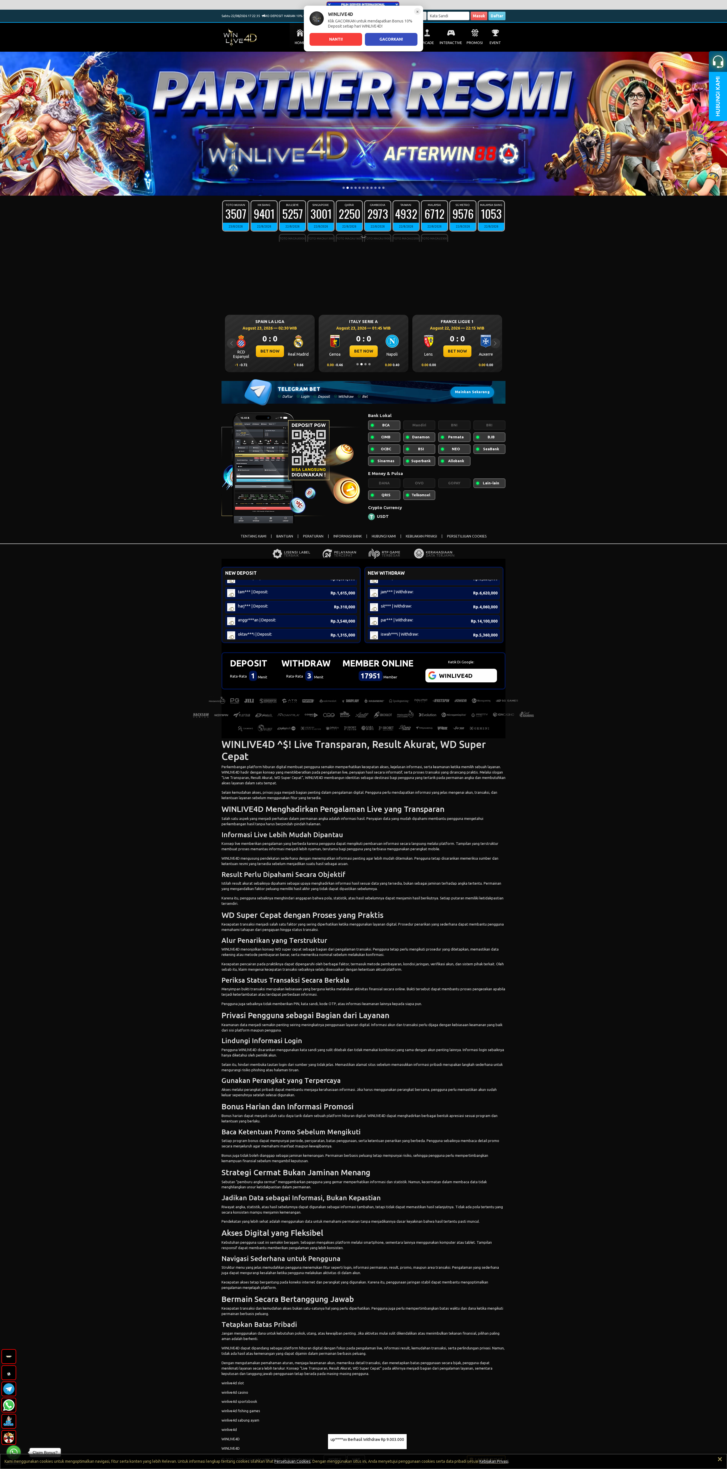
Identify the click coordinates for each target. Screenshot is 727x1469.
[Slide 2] (347, 188)
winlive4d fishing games (241, 1411)
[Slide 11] (383, 188)
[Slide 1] (343, 188)
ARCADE (427, 43)
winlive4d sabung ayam (240, 1420)
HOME (300, 43)
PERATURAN (313, 536)
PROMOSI (475, 43)
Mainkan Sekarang (472, 392)
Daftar (497, 16)
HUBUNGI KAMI (384, 536)
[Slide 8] (371, 188)
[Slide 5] (359, 188)
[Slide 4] (355, 188)
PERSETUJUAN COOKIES (467, 536)
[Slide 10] (379, 188)
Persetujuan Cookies (292, 1461)
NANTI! (336, 39)
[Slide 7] (367, 188)
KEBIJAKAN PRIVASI (421, 536)
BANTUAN (284, 536)
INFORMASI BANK (347, 536)
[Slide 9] (375, 188)
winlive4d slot (233, 1383)
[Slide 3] (351, 188)
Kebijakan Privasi (493, 1461)
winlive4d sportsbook (239, 1401)
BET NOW (269, 351)
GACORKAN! (391, 39)
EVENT (495, 43)
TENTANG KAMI (253, 536)
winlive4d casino (235, 1392)
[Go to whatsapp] (14, 1452)
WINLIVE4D (231, 772)
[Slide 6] (363, 188)
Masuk (479, 16)
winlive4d (229, 1430)
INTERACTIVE (451, 43)
